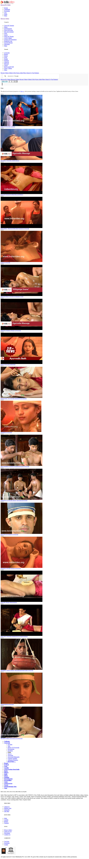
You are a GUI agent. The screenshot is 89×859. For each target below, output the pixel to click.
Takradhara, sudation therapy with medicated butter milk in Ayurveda (17, 670)
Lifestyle (6, 62)
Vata (9, 746)
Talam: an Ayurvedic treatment (8, 126)
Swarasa (10, 744)
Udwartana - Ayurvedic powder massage (10, 160)
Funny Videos (8, 68)
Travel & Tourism (9, 25)
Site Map (6, 811)
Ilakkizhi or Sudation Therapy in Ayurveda (11, 330)
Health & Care (8, 41)
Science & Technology (10, 39)
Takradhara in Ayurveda (6, 432)
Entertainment (8, 28)
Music (6, 27)
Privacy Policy (8, 830)
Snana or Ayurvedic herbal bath (8, 364)
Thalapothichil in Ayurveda (7, 704)
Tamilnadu (7, 9)
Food (5, 57)
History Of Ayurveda (13, 747)
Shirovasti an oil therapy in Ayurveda (9, 534)
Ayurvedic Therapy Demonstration (9, 602)
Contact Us (7, 834)
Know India (19, 73)
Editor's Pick (12, 73)
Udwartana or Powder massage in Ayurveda (11, 568)
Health (6, 59)
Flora (5, 33)
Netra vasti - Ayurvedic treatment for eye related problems (14, 636)
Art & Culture (8, 38)
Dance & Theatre (9, 36)
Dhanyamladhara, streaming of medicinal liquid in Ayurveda (15, 466)
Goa (5, 12)
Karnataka (7, 11)
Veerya (9, 754)
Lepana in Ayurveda (5, 262)
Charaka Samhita (12, 758)
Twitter (6, 844)
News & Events (8, 30)
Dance (6, 56)
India (5, 818)
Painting (6, 823)
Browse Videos (5, 18)
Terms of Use (8, 831)
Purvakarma (11, 749)
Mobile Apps (7, 808)
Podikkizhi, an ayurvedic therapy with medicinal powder (14, 500)
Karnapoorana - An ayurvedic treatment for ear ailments (14, 398)
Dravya (22, 91)
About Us (29, 73)
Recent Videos (5, 73)
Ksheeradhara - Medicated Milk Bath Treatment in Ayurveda (15, 228)
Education (7, 44)
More (5, 15)
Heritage (6, 60)
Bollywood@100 (9, 67)
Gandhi (6, 820)
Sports (6, 35)
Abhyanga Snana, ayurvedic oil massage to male (12, 296)
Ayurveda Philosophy (14, 757)
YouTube (6, 841)
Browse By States (6, 5)
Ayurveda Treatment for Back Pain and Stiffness (12, 194)
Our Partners (35, 73)
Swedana (10, 750)
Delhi (5, 14)
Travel (6, 65)
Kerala (6, 8)
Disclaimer (7, 833)
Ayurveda (7, 52)
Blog (24, 73)
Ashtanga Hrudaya (13, 760)
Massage (6, 63)
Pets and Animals (9, 32)
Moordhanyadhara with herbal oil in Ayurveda (11, 738)
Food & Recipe (8, 42)
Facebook (7, 843)
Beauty (6, 54)
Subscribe (7, 810)
